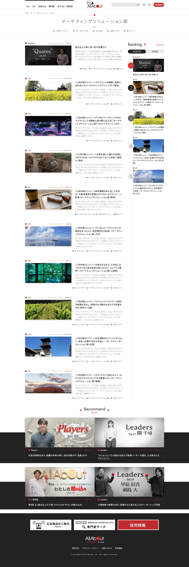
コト (34, 6)
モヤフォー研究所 (65, 6)
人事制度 (34, 499)
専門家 (52, 6)
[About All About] (94, 4)
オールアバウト (82, 30)
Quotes (99, 30)
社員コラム (115, 30)
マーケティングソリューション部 (101, 69)
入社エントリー (62, 30)
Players (34, 450)
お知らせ (42, 6)
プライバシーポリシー (90, 548)
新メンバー (131, 30)
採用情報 (118, 548)
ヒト (28, 6)
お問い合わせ (107, 548)
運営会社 (75, 548)
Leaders (103, 450)
